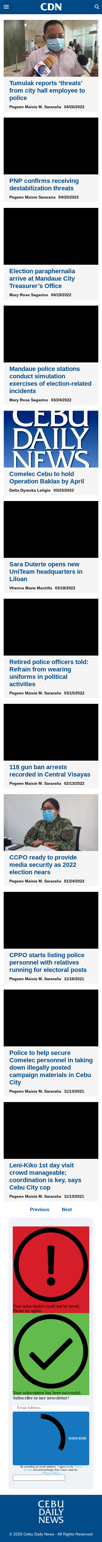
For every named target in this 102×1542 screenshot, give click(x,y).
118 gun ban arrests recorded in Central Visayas (49, 770)
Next (67, 1209)
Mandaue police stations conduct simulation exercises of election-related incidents (50, 380)
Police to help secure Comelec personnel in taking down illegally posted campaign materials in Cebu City (51, 1067)
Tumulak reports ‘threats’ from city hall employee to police (47, 90)
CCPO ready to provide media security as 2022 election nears (43, 865)
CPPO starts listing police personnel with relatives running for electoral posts (48, 962)
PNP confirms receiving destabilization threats (44, 184)
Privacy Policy (50, 1473)
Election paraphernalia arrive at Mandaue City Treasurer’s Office (42, 278)
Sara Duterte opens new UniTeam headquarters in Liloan (45, 572)
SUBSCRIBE (77, 1438)
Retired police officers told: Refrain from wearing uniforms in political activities (48, 673)
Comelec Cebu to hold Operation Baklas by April (46, 477)
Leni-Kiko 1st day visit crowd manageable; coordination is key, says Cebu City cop (45, 1176)
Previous (39, 1209)
